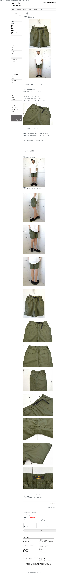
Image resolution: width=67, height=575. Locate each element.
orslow (12, 78)
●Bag (12, 43)
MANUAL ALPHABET (15, 74)
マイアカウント (44, 2)
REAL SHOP (41, 9)
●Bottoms (27, 13)
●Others (13, 51)
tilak (12, 95)
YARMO (13, 97)
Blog (13, 23)
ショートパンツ (31, 14)
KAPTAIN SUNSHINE (15, 72)
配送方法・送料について (15, 109)
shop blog (24, 9)
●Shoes (13, 47)
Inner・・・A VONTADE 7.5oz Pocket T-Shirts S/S (30, 189)
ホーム (20, 570)
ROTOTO (13, 84)
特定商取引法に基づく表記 (32, 570)
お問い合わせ (46, 570)
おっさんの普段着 (15, 32)
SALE (12, 53)
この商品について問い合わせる (45, 519)
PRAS (12, 82)
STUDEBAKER (14, 93)
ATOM (14, 111)
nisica (12, 76)
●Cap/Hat (13, 45)
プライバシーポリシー (40, 570)
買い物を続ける (43, 520)
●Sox (12, 49)
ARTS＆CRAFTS (14, 59)
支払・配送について (25, 570)
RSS (12, 111)
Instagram (14, 30)
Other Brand (13, 99)
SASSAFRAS (13, 86)
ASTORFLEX (13, 61)
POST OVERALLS (14, 80)
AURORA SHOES (14, 63)
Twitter (13, 25)
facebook (14, 28)
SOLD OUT (40, 530)
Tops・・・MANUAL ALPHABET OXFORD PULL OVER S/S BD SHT (32, 188)
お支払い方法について (15, 107)
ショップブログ (14, 105)
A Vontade (27, 12)
